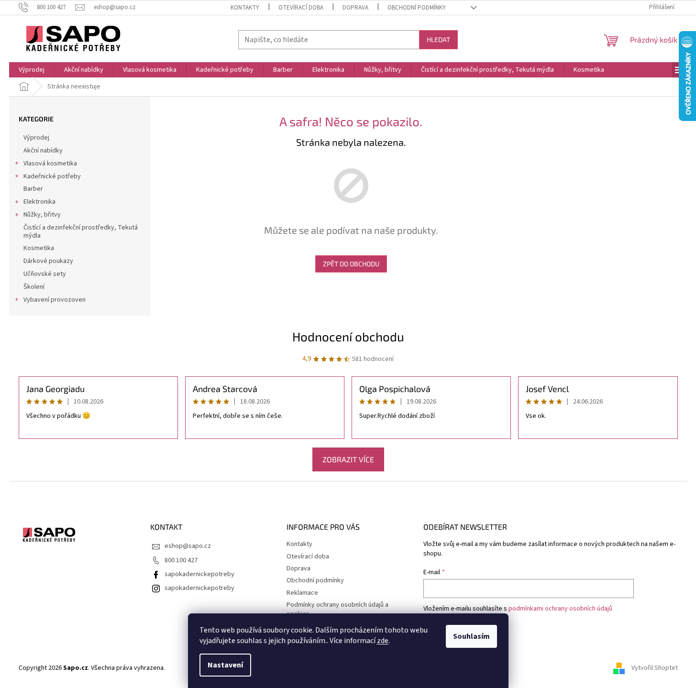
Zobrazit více (348, 459)
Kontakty (245, 7)
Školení (33, 287)
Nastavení (225, 665)
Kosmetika (38, 248)
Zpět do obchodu (351, 264)
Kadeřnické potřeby (52, 176)
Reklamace (302, 593)
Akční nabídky (43, 150)
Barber (33, 189)
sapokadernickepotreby (199, 574)
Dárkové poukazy (48, 261)
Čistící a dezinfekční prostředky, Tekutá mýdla (80, 231)
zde (382, 640)
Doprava (355, 7)
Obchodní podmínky (416, 7)
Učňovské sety (44, 274)
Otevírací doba (300, 7)
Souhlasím (471, 636)
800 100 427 (181, 560)
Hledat (438, 39)
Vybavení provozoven (54, 300)
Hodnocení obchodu (348, 336)
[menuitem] (31, 69)
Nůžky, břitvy (42, 214)
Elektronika (39, 202)
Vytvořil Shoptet (654, 668)
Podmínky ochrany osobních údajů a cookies (337, 609)
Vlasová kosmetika (50, 163)
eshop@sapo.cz (188, 546)
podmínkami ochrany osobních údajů (560, 608)
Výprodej (36, 137)
